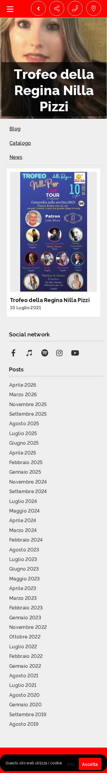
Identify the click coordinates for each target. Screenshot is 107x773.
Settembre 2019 (27, 714)
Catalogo (20, 142)
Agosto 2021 (24, 675)
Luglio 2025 (23, 433)
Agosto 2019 (24, 723)
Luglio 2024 (23, 501)
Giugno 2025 (24, 442)
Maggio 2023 (24, 578)
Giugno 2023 (24, 568)
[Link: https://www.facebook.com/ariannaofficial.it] (16, 351)
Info (71, 764)
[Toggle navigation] (10, 9)
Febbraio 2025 (26, 462)
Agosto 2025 (24, 423)
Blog (15, 128)
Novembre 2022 (28, 626)
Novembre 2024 (28, 481)
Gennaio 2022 (25, 665)
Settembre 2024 (28, 491)
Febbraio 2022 (26, 655)
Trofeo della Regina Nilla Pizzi (50, 299)
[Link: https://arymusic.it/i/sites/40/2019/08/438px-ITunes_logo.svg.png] (31, 351)
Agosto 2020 (24, 694)
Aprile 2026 (23, 384)
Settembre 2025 (28, 413)
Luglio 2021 (23, 684)
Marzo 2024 (23, 530)
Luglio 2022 (23, 646)
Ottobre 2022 (24, 636)
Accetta (90, 764)
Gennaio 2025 (25, 471)
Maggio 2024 (24, 510)
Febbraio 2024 (26, 539)
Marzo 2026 (23, 394)
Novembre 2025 (28, 404)
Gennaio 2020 (25, 704)
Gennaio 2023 (25, 617)
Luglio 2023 (23, 559)
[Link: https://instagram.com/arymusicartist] (60, 351)
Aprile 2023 (22, 588)
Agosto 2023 (24, 549)
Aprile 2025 (22, 452)
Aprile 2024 (22, 520)
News (16, 156)
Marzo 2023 (23, 597)
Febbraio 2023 (26, 607)
